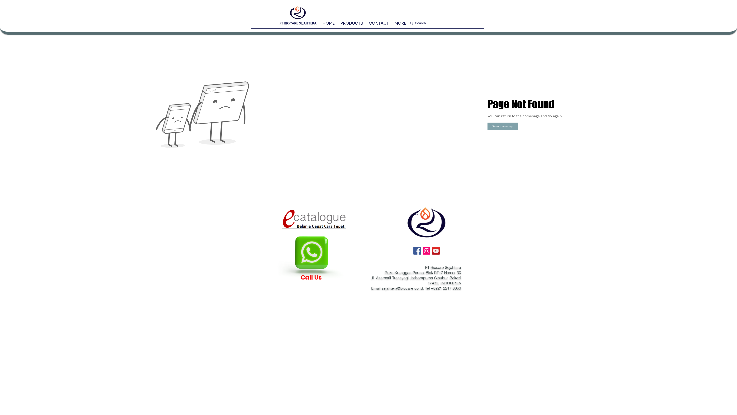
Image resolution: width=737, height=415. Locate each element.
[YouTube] (436, 251)
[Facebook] (417, 251)
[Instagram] (426, 251)
